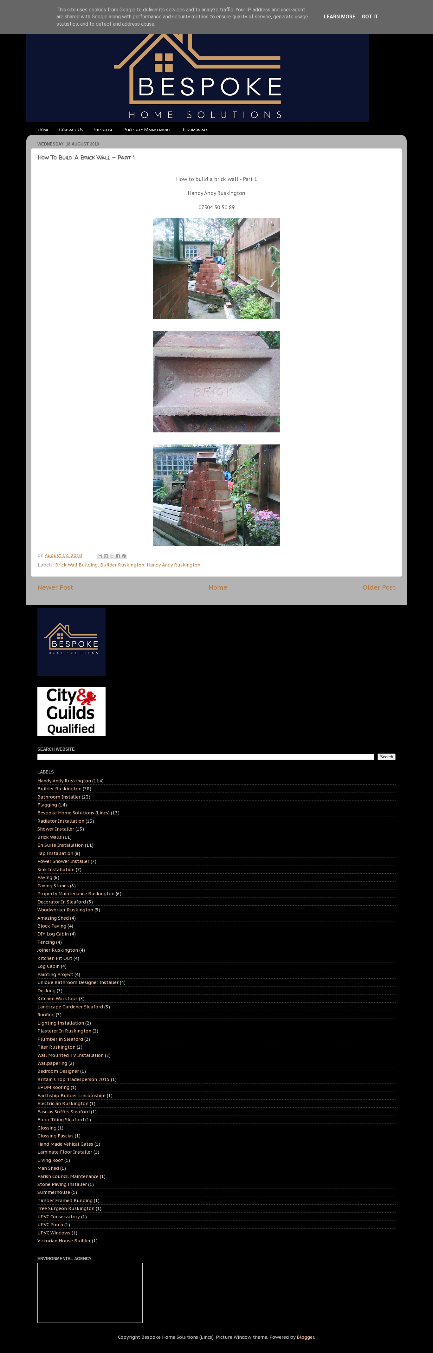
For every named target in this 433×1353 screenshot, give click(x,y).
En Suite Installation (60, 845)
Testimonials (195, 129)
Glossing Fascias (55, 1136)
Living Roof (50, 1160)
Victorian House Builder (64, 1241)
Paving (44, 877)
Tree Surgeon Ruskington (65, 1208)
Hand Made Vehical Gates (65, 1144)
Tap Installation (55, 853)
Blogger (305, 1337)
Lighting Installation (60, 1023)
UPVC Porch (50, 1224)
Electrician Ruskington (62, 1103)
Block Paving (51, 926)
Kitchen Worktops (57, 998)
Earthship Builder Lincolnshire (71, 1095)
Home (43, 129)
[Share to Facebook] (118, 556)
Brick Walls (49, 837)
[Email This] (100, 556)
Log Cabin (48, 966)
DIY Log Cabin (53, 934)
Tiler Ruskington (56, 1047)
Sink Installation (55, 869)
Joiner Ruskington (57, 950)
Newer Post (55, 587)
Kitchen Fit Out (54, 958)
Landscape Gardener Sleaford (70, 1007)
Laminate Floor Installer (64, 1152)
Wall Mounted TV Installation (70, 1055)
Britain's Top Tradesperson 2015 (73, 1079)
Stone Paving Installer (62, 1184)
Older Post (379, 587)
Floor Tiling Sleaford (60, 1120)
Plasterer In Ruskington (64, 1031)
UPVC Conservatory (58, 1217)
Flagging (47, 805)
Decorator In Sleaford (61, 902)
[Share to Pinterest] (124, 556)
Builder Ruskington (122, 565)
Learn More (339, 17)
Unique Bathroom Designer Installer (78, 982)
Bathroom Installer (59, 797)
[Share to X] (112, 556)
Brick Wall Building (76, 565)
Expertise (103, 129)
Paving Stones (53, 886)
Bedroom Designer (58, 1071)
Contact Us (71, 129)
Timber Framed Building (65, 1200)
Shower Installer (55, 829)
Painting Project (55, 974)
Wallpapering (52, 1063)
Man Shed (48, 1168)
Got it (370, 17)
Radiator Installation (60, 821)
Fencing (46, 942)
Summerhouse (53, 1192)
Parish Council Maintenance (68, 1176)
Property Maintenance (147, 129)
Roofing (46, 1015)
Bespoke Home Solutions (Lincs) (73, 813)
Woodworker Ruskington (65, 910)
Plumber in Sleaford (60, 1039)
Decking (46, 990)
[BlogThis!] (106, 556)
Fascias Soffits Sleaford (63, 1112)
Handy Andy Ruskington (173, 565)
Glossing (46, 1128)
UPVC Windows (53, 1233)
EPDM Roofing (53, 1087)
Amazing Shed (53, 918)
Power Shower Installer (63, 861)
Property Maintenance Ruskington (75, 893)
